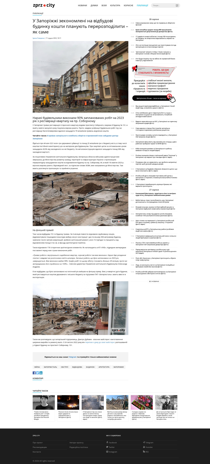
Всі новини (154, 281)
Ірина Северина (38, 38)
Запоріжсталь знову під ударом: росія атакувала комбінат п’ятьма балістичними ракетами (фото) (154, 215)
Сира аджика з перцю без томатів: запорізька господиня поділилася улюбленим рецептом (153, 129)
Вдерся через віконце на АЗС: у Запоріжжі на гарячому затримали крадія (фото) (156, 122)
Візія (104, 5)
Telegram (72, 357)
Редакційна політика (79, 447)
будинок (90, 367)
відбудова (77, 367)
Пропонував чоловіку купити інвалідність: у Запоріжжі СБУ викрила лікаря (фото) (156, 136)
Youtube (149, 447)
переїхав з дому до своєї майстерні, (100, 342)
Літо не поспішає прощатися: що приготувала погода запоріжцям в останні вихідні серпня (156, 46)
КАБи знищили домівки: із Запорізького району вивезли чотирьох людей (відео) (154, 149)
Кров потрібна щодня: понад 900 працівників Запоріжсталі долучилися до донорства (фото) (154, 30)
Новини (82, 5)
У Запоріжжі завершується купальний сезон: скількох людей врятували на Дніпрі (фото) (156, 237)
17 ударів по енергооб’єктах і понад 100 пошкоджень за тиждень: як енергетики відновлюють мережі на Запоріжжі (156, 38)
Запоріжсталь (50, 367)
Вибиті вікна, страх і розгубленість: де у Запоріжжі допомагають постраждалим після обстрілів (154, 201)
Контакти (37, 452)
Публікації (142, 5)
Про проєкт (38, 442)
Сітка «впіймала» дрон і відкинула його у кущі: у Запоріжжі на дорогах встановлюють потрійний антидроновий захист (154, 114)
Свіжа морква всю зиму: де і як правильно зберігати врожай (155, 24)
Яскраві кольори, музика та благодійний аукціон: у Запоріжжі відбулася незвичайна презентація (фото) (155, 208)
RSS (147, 452)
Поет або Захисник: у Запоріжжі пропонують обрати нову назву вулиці (156, 259)
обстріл (64, 367)
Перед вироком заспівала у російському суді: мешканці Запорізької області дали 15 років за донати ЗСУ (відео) (156, 251)
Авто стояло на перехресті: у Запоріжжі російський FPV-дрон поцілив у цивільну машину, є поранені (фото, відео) (155, 222)
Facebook (113, 442)
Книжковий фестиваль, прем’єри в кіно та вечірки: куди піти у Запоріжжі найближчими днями (156, 194)
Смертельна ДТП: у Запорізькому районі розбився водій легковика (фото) (155, 230)
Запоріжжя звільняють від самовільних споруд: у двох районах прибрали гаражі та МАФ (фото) (156, 143)
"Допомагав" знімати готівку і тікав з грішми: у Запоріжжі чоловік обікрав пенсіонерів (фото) (153, 53)
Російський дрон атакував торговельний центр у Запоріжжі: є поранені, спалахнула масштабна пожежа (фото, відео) (156, 177)
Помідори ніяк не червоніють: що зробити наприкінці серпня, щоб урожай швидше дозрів (156, 163)
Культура (115, 5)
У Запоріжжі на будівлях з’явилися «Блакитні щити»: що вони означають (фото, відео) (156, 170)
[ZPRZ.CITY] (44, 5)
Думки (94, 5)
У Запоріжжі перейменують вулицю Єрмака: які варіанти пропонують (154, 185)
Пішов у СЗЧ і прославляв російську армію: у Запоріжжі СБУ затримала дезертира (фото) (152, 244)
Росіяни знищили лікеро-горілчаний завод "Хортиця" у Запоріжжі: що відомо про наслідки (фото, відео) (156, 156)
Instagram (113, 452)
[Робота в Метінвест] (154, 84)
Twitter (112, 447)
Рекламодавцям (40, 447)
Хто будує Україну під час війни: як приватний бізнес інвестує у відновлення (155, 59)
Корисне (128, 5)
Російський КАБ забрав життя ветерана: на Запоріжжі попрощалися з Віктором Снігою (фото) (156, 272)
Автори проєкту (76, 442)
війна (37, 367)
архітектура (104, 367)
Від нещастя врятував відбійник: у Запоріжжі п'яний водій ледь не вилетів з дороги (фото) (155, 107)
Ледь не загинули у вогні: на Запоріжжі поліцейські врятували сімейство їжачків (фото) (155, 266)
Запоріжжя (119, 367)
